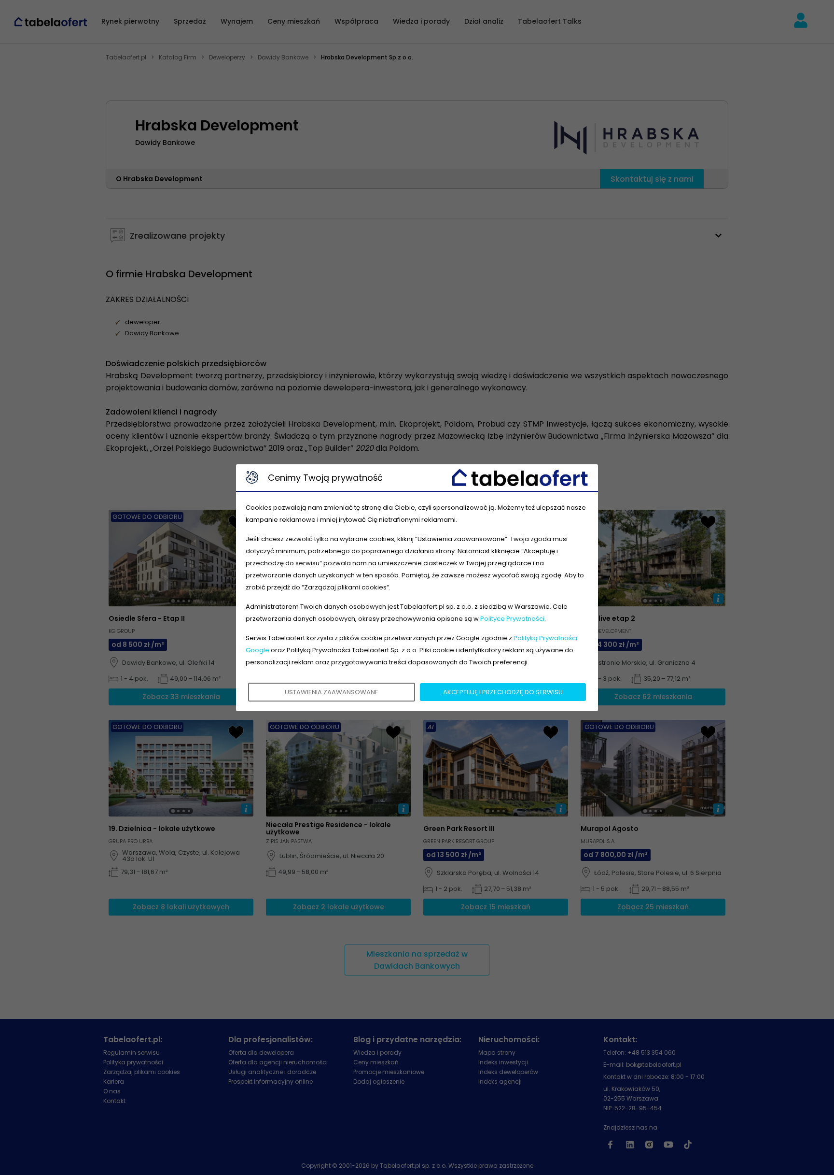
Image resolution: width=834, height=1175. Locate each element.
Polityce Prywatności (512, 618)
